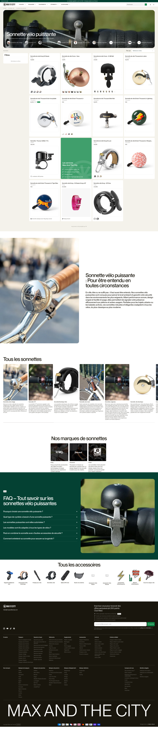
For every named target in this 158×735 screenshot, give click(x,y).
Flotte (50, 674)
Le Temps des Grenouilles (55, 672)
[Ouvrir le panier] (154, 4)
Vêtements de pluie (54, 644)
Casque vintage (22, 654)
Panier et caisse (68, 639)
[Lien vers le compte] (150, 4)
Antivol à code (98, 650)
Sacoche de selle (38, 649)
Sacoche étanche (38, 653)
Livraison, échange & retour (131, 678)
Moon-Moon (151, 724)
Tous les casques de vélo (25, 639)
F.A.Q (126, 680)
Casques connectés (24, 650)
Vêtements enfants (114, 654)
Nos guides (127, 686)
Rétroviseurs (67, 652)
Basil (50, 684)
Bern (20, 682)
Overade (21, 687)
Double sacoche (38, 659)
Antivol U (97, 639)
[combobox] (135, 4)
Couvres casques (83, 654)
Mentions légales (144, 676)
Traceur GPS (82, 646)
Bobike (66, 680)
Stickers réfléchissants (85, 644)
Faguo (35, 676)
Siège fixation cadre (115, 648)
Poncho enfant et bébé (115, 652)
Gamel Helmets (22, 689)
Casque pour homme (24, 644)
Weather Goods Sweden (40, 678)
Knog (65, 672)
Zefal (65, 682)
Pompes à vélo (83, 652)
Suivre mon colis (4, 1)
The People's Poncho (54, 680)
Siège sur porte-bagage (116, 650)
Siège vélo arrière (114, 646)
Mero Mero (37, 672)
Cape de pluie (52, 648)
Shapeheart (67, 670)
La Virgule (36, 680)
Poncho (51, 646)
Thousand (21, 674)
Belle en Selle (37, 684)
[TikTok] (11, 629)
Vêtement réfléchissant (54, 658)
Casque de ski (22, 658)
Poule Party (52, 678)
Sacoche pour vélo (38, 639)
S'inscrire (151, 624)
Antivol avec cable (99, 644)
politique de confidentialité (145, 628)
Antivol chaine (98, 641)
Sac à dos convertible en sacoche (40, 642)
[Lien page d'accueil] (9, 4)
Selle (65, 644)
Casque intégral (22, 660)
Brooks (35, 674)
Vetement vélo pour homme (56, 641)
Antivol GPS (98, 657)
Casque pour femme (24, 641)
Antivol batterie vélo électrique (100, 654)
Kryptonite (82, 670)
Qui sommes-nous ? (130, 670)
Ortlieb (35, 670)
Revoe (20, 691)
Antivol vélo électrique (100, 652)
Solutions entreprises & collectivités (130, 675)
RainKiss (51, 670)
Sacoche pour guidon (39, 647)
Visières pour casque (84, 650)
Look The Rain (52, 676)
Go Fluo (36, 682)
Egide (20, 680)
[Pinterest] (14, 629)
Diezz (20, 695)
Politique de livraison (145, 670)
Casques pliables (23, 652)
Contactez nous (128, 682)
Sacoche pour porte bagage (41, 645)
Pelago (66, 676)
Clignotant (66, 650)
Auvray (81, 674)
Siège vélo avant (114, 644)
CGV (141, 674)
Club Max (127, 690)
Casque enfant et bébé (24, 656)
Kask (20, 676)
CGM (20, 670)
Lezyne (66, 674)
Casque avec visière (24, 646)
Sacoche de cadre (38, 651)
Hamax (66, 684)
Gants (50, 652)
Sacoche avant (37, 655)
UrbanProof (37, 687)
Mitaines (51, 660)
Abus (20, 678)
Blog (126, 688)
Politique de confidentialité (146, 672)
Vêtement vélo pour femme (56, 639)
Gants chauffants (53, 656)
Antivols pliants (98, 648)
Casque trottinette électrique (26, 662)
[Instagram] (4, 629)
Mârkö (20, 672)
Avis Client (127, 684)
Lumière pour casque (69, 648)
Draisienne (112, 656)
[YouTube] (7, 629)
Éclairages (66, 641)
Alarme (81, 648)
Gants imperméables (54, 654)
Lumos (20, 693)
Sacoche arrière (38, 657)
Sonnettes (82, 641)
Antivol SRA (98, 646)
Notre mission (128, 672)
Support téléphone (84, 639)
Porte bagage (67, 646)
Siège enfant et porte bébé (116, 641)
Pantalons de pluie (53, 650)
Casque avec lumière (24, 648)
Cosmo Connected (23, 684)
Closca (20, 697)
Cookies (18, 724)
